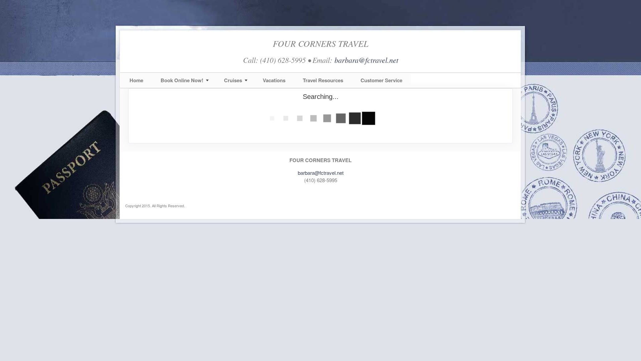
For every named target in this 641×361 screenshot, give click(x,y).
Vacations (274, 80)
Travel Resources (323, 80)
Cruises (233, 80)
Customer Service (381, 80)
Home (136, 80)
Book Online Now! (182, 80)
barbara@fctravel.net (366, 60)
